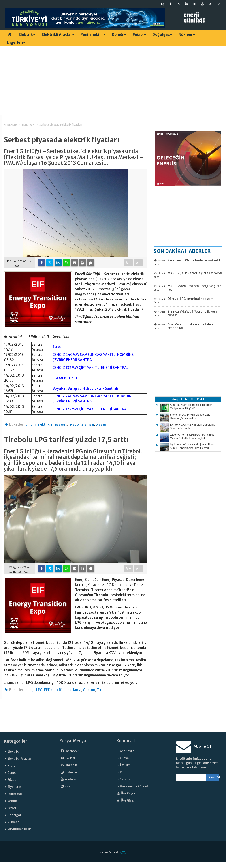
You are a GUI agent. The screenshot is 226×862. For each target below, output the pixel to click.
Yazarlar (126, 779)
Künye (124, 758)
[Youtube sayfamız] (202, 4)
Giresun (89, 690)
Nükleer (186, 34)
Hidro (11, 766)
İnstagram (72, 772)
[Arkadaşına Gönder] (74, 262)
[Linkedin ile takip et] (186, 4)
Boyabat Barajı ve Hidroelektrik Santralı (85, 388)
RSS (67, 786)
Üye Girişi (128, 800)
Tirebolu (103, 690)
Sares (57, 346)
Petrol (138, 34)
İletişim (125, 765)
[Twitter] (49, 262)
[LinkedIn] (58, 262)
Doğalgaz (161, 34)
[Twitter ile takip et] (179, 4)
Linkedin (70, 765)
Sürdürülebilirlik (19, 829)
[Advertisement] (113, 80)
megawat (59, 424)
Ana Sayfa (127, 751)
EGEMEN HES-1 (64, 378)
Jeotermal (14, 794)
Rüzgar (12, 780)
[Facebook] (41, 262)
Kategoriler (15, 741)
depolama (73, 690)
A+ (129, 263)
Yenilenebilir (92, 34)
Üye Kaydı (128, 793)
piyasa (101, 424)
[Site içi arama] (163, 4)
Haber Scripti (109, 852)
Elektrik (26, 34)
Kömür (118, 34)
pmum (30, 424)
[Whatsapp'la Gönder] (66, 262)
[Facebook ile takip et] (171, 4)
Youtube (70, 779)
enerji (29, 690)
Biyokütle (14, 787)
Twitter (69, 758)
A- (138, 263)
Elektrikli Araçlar (57, 34)
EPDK (48, 690)
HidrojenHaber (180, 399)
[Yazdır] (82, 262)
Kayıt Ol (213, 777)
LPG (39, 690)
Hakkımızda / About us (136, 786)
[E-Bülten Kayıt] (218, 4)
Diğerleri (15, 42)
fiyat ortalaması (81, 424)
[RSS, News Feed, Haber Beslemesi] (210, 4)
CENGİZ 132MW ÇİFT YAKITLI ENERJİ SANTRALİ (91, 367)
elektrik (43, 424)
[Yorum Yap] (90, 262)
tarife (59, 690)
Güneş (11, 773)
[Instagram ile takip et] (194, 4)
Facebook (71, 751)
